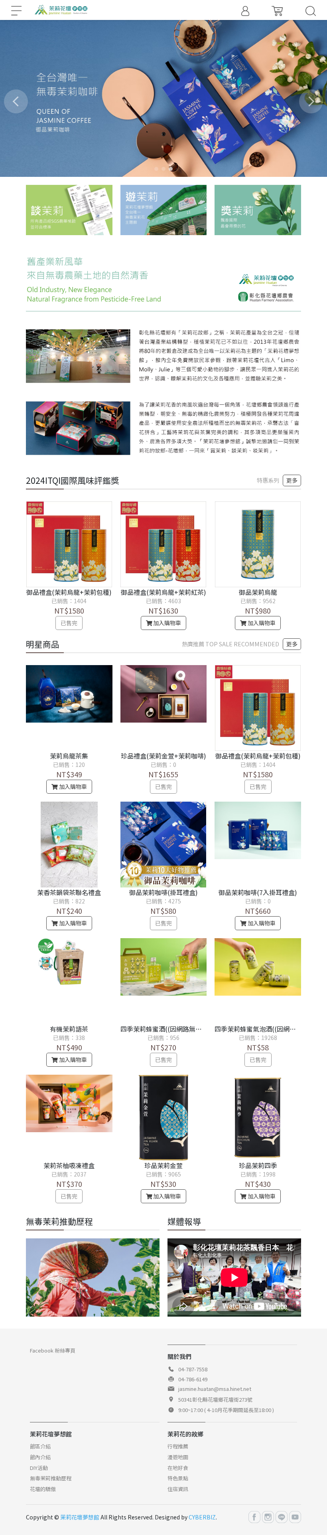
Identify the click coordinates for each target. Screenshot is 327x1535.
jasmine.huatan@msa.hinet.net (214, 1388)
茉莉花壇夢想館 (79, 1517)
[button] (156, 169)
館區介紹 (40, 1446)
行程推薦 (177, 1446)
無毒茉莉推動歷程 (50, 1478)
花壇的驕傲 (43, 1489)
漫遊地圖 (177, 1457)
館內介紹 (40, 1457)
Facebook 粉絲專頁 (52, 1350)
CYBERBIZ (202, 1517)
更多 (291, 480)
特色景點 (177, 1478)
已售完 (69, 623)
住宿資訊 (177, 1489)
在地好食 (177, 1468)
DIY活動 (39, 1468)
